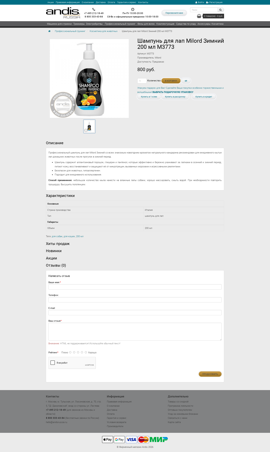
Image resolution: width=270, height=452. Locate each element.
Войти (201, 2)
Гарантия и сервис (126, 2)
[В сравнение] (186, 80)
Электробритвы (94, 23)
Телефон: (53, 295)
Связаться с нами (177, 417)
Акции (51, 2)
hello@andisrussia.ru (56, 422)
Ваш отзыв (54, 320)
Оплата (111, 2)
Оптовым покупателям (180, 409)
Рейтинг (52, 352)
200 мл (79, 236)
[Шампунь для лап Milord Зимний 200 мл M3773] (89, 126)
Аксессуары (204, 23)
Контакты (143, 2)
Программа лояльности (180, 405)
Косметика (217, 23)
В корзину (171, 80)
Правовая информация (68, 2)
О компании (88, 2)
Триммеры (79, 23)
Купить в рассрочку (175, 96)
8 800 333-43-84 (94, 16)
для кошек (69, 236)
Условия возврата (116, 422)
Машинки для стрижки (59, 23)
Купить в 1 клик (149, 96)
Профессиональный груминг (120, 23)
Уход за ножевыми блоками (183, 413)
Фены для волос (146, 23)
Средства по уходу (186, 23)
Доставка (101, 2)
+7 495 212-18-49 (94, 13)
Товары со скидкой (178, 401)
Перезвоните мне (174, 12)
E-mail (51, 307)
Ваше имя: (54, 282)
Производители (115, 426)
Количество (154, 80)
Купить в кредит (203, 96)
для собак (57, 236)
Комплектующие (165, 23)
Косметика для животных (104, 31)
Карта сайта (174, 422)
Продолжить (210, 373)
